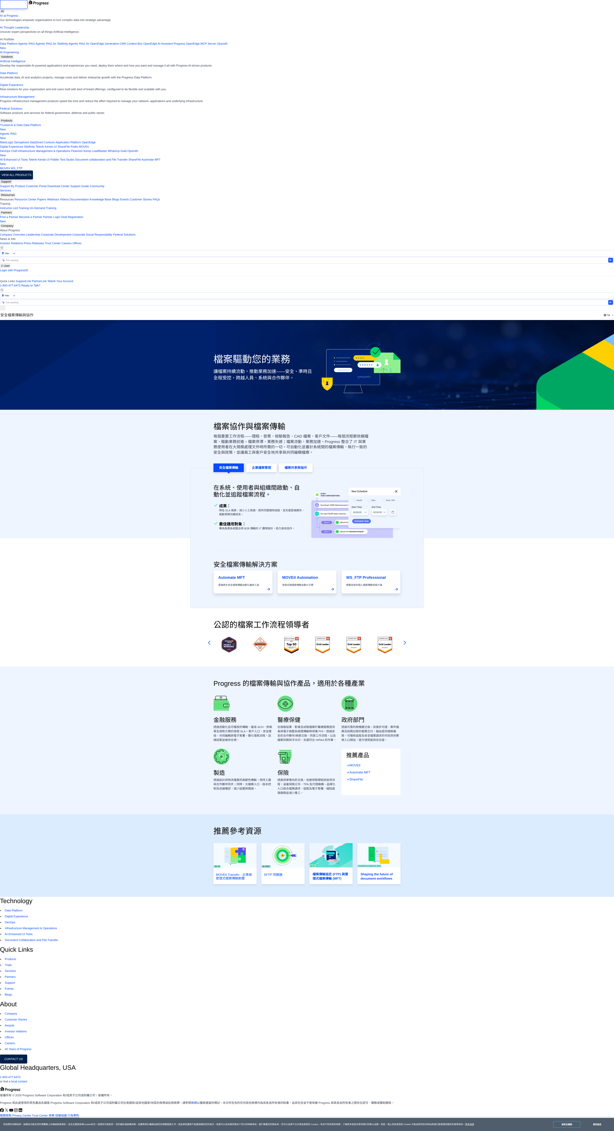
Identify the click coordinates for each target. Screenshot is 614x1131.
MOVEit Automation (300, 577)
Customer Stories (141, 199)
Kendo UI (51, 146)
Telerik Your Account (60, 281)
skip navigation (13, 4)
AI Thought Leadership (14, 27)
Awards (9, 1025)
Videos (64, 199)
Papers (41, 199)
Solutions (7, 56)
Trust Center (53, 243)
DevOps (5, 151)
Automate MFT (80, 162)
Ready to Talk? (30, 285)
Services (5, 190)
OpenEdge (89, 142)
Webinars (53, 199)
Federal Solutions (11, 108)
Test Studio (67, 159)
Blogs (115, 199)
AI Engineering (9, 52)
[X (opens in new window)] (7, 1111)
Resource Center (25, 199)
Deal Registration (41, 219)
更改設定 (597, 1124)
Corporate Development (56, 234)
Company (7, 225)
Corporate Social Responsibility (92, 234)
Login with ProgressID (14, 270)
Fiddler (55, 159)
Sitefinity (29, 146)
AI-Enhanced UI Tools (14, 159)
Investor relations (16, 1031)
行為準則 (73, 1115)
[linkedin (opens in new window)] (20, 1111)
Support (6, 181)
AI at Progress (9, 15)
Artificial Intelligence (12, 61)
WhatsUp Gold (117, 151)
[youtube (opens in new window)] (11, 1111)
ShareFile (64, 146)
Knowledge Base (100, 199)
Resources (8, 195)
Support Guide (79, 186)
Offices (76, 243)
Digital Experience (11, 85)
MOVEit (84, 146)
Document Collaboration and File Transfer (31, 940)
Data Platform (9, 43)
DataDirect (36, 142)
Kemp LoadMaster (95, 151)
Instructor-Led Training (14, 208)
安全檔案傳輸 (228, 468)
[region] (307, 1124)
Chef (14, 151)
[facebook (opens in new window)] (2, 1111)
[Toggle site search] (2, 290)
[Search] (2, 247)
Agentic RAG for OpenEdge (86, 43)
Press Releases (34, 243)
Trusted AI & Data (11, 125)
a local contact (18, 1081)
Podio (74, 146)
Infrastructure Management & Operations (44, 151)
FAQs (156, 199)
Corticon (49, 142)
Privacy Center (21, 1115)
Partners (6, 212)
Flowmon (77, 151)
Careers (66, 243)
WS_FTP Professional (366, 577)
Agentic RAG (26, 43)
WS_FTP (16, 168)
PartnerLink (39, 281)
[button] (208, 643)
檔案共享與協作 (296, 468)
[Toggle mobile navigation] (2, 308)
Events (124, 199)
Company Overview (12, 234)
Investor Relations (11, 243)
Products (6, 120)
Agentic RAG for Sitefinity (51, 43)
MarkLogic (6, 142)
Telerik (40, 146)
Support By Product (12, 186)
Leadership (33, 234)
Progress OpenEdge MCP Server (195, 43)
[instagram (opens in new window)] (16, 1111)
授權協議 (61, 1115)
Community (97, 186)
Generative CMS (115, 43)
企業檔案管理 (261, 468)
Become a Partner (30, 217)
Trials (8, 965)
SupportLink (23, 281)
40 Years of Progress (18, 1049)
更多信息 (469, 1124)
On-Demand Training (43, 208)
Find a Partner (9, 217)
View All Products (16, 175)
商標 (194, 1102)
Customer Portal (36, 186)
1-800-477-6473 (10, 285)
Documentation (79, 199)
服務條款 (6, 1115)
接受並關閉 (567, 1124)
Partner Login (51, 217)
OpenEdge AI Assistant (158, 43)
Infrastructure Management (17, 96)
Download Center (58, 186)
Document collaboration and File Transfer (101, 159)
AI (2, 11)
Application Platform (68, 142)
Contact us (13, 1059)
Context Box (134, 43)
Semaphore (21, 142)
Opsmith (114, 46)
